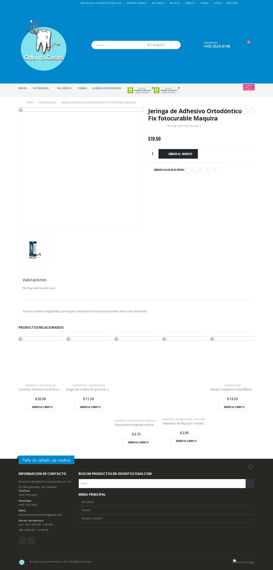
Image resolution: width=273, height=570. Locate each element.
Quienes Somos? (92, 518)
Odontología (47, 385)
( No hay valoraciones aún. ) (183, 125)
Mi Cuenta (64, 88)
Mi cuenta (158, 2)
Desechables (201, 419)
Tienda (204, 2)
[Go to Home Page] (20, 102)
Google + (211, 170)
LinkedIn (203, 170)
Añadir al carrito (180, 154)
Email (218, 170)
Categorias (41, 88)
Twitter (196, 170)
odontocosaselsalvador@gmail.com (40, 514)
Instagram (31, 540)
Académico (32, 385)
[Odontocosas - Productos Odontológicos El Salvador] (44, 45)
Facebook (188, 170)
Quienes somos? (137, 2)
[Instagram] (251, 3)
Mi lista (175, 2)
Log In (217, 2)
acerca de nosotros (107, 88)
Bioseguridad (184, 419)
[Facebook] (246, 3)
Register (232, 2)
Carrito (190, 2)
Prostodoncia (154, 420)
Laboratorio (79, 385)
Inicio (23, 88)
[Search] (176, 45)
